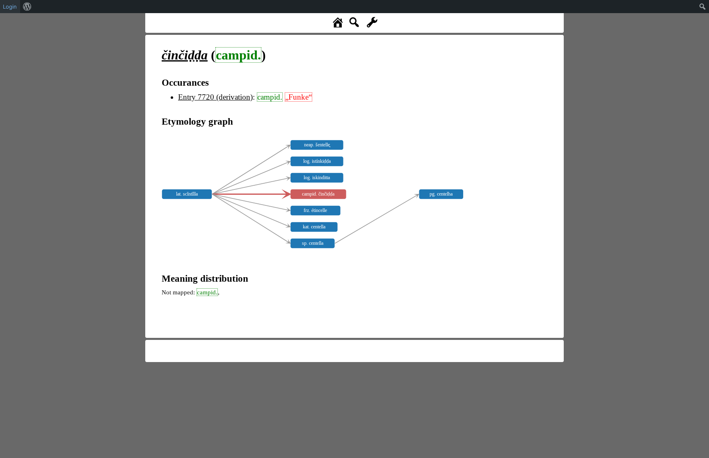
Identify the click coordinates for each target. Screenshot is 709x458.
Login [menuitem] (10, 6)
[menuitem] (27, 6)
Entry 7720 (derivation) (215, 97)
